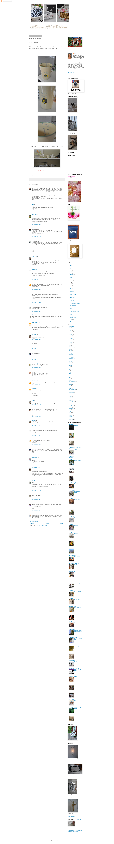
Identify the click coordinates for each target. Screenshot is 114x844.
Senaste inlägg (32, 523)
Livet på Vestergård (35, 363)
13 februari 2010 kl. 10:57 (36, 359)
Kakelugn (70, 380)
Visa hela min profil (71, 72)
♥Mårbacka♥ (72, 302)
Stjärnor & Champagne (73, 637)
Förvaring (70, 362)
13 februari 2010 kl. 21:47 (36, 499)
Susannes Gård (72, 645)
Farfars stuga (34, 214)
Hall (69, 366)
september (72, 279)
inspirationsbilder (72, 376)
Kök (69, 385)
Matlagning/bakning (72, 389)
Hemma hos (71, 369)
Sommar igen (76, 440)
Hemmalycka (34, 334)
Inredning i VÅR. (77, 499)
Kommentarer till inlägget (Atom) (41, 525)
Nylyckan (33, 420)
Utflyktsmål (70, 415)
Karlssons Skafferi (35, 322)
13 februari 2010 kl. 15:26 (36, 404)
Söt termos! (72, 300)
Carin (33, 292)
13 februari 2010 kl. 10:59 (36, 367)
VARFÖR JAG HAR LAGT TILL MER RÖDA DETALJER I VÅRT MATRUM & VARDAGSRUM (78, 687)
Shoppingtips (71, 397)
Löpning (70, 388)
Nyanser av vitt (34, 306)
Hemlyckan (71, 498)
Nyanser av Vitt (72, 598)
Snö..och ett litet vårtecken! (74, 311)
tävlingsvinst (71, 413)
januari (71, 319)
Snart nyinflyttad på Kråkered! (75, 303)
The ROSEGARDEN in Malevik (74, 652)
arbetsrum (70, 330)
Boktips (70, 343)
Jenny (75, 53)
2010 (70, 273)
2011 (70, 271)
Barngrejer (70, 334)
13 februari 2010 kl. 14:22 (36, 396)
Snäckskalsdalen (72, 629)
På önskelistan (71, 392)
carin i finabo (71, 456)
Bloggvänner (71, 339)
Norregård (34, 388)
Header (70, 368)
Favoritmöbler (71, 354)
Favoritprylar (71, 357)
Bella (33, 502)
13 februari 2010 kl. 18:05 (36, 444)
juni (70, 283)
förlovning (70, 361)
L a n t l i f (70, 532)
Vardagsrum (71, 419)
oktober (71, 277)
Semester (70, 396)
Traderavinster (71, 408)
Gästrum (70, 365)
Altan (69, 327)
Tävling (70, 412)
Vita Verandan (71, 699)
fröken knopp (34, 480)
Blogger (61, 840)
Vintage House (34, 370)
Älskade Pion (71, 715)
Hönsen (70, 373)
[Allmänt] (79, 819)
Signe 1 (70, 621)
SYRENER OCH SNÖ (77, 468)
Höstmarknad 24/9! (77, 460)
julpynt (70, 378)
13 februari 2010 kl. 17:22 (36, 425)
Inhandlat (70, 374)
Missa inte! (76, 517)
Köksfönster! (72, 309)
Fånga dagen (34, 227)
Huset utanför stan (35, 467)
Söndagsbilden (71, 401)
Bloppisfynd (71, 342)
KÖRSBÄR (71, 524)
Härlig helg (76, 661)
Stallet (75, 700)
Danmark (70, 350)
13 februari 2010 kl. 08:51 (36, 279)
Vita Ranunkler (71, 691)
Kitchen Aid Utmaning (72, 381)
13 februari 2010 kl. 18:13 (36, 454)
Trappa (70, 409)
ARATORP (71, 439)
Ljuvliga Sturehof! (73, 294)
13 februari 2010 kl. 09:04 (36, 302)
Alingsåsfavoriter (72, 326)
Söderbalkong (76, 646)
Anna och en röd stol (73, 432)
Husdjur (70, 372)
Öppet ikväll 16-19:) (77, 591)
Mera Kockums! (72, 292)
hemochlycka (71, 506)
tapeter (70, 403)
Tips (69, 404)
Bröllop (70, 345)
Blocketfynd (71, 338)
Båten (70, 349)
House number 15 (35, 429)
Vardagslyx (71, 417)
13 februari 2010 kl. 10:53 (36, 348)
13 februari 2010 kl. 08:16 (36, 236)
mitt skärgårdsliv (35, 380)
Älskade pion (34, 314)
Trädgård (70, 411)
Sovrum (70, 400)
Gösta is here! (72, 297)
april (70, 286)
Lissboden (71, 547)
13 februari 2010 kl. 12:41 (36, 384)
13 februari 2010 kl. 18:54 (36, 477)
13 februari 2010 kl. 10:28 (36, 339)
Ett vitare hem (71, 474)
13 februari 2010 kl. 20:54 (36, 490)
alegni (33, 408)
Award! (71, 314)
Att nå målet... (71, 457)
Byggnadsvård (71, 347)
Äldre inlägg (62, 523)
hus (69, 370)
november (71, 276)
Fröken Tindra (34, 256)
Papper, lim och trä (77, 599)
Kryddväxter (71, 382)
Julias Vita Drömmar (73, 516)
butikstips (70, 346)
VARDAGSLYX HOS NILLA (74, 668)
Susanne (33, 513)
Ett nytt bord (76, 533)
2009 (70, 321)
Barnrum (70, 335)
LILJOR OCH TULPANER (73, 540)
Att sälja (75, 564)
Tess (33, 447)
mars (71, 288)
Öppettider (76, 692)
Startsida (47, 523)
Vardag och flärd (72, 660)
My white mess (72, 579)
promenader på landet (73, 606)
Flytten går (76, 425)
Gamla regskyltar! (73, 317)
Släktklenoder (71, 399)
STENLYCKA (34, 282)
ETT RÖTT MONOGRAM (73, 467)
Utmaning (70, 416)
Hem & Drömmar (72, 490)
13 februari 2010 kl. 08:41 (36, 266)
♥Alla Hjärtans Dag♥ (73, 305)
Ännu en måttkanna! (73, 306)
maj (70, 285)
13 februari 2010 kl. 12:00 (36, 377)
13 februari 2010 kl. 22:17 (36, 510)
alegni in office (71, 424)
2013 (70, 268)
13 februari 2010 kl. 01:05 (36, 201)
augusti (71, 280)
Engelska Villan (34, 457)
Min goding (76, 525)
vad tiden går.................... (78, 449)
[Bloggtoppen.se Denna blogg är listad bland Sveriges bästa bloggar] (76, 831)
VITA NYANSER (35, 352)
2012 (70, 270)
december (71, 274)
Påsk (69, 393)
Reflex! (71, 308)
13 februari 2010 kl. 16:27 (36, 416)
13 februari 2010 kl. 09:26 (36, 311)
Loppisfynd (71, 386)
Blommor (70, 341)
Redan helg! (76, 483)
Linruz (33, 204)
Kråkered (70, 384)
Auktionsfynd (71, 331)
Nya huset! (76, 548)
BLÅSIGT (75, 708)
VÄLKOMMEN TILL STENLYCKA (75, 707)
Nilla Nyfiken (71, 582)
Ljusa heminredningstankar (74, 563)
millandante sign (72, 571)
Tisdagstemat (71, 405)
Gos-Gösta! (72, 291)
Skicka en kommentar (34, 521)
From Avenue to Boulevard (74, 482)
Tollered (70, 407)
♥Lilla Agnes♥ (72, 316)
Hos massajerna (77, 556)
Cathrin (33, 239)
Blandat (70, 337)
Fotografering (71, 358)
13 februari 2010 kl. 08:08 (36, 224)
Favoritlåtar (71, 353)
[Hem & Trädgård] (71, 816)
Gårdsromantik (34, 269)
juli (70, 282)
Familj (70, 351)
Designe (70, 459)
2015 (70, 265)
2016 (70, 263)
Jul (69, 377)
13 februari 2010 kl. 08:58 (36, 289)
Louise (33, 400)
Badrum (70, 333)
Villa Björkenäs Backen (73, 676)
